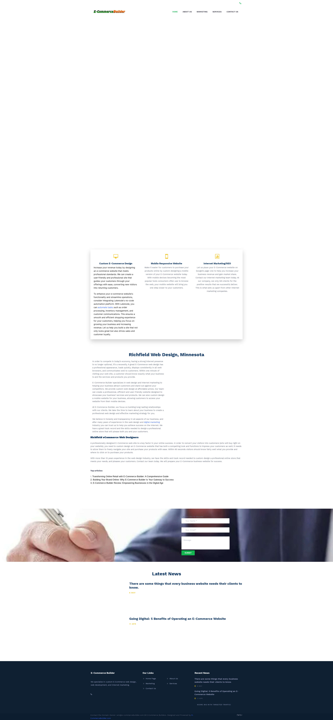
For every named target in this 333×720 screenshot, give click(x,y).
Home (175, 12)
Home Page (151, 678)
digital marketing (152, 422)
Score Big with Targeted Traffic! (214, 705)
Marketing (202, 12)
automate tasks (105, 307)
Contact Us (232, 12)
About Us (187, 12)
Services (217, 12)
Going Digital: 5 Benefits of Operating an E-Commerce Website (177, 619)
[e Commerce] (109, 11)
